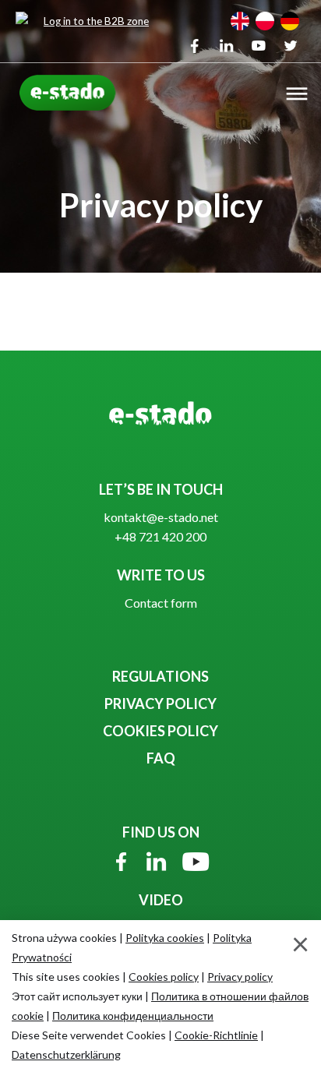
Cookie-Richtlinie (216, 1035)
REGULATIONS (160, 676)
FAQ (160, 758)
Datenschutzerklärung (66, 1054)
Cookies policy (164, 976)
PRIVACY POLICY (160, 703)
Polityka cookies (164, 937)
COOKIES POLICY (160, 730)
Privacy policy (240, 976)
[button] (297, 95)
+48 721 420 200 (160, 536)
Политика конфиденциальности (132, 1015)
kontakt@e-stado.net (161, 517)
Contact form (161, 602)
